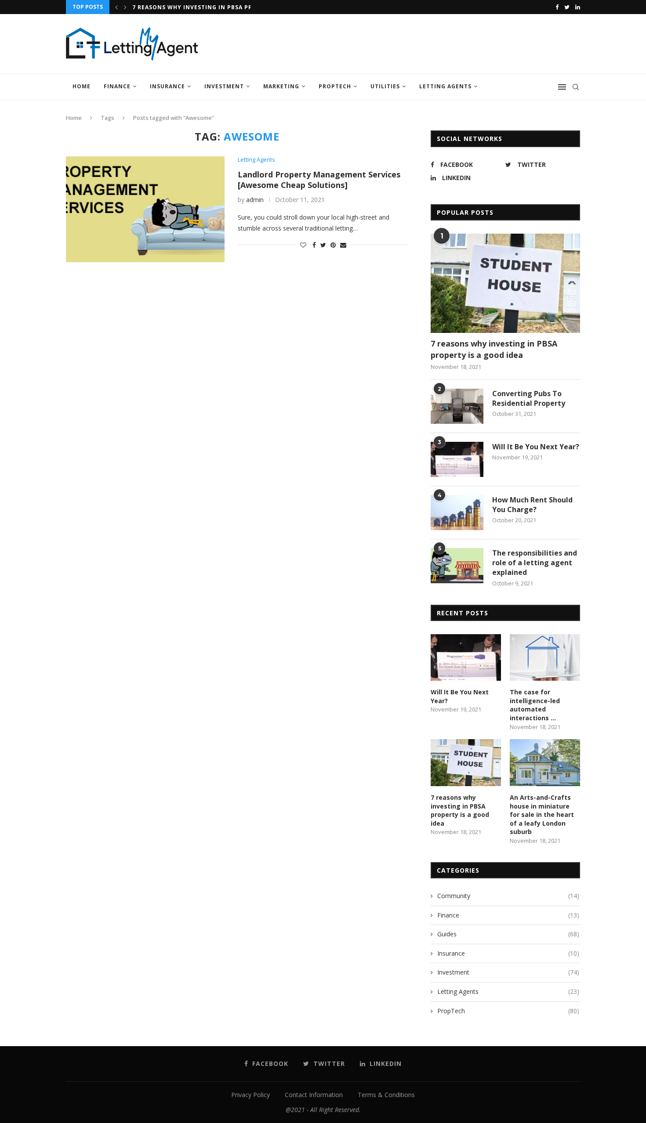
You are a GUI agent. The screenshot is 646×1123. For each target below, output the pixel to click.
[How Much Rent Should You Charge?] (457, 512)
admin (255, 199)
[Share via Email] (343, 245)
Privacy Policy (250, 1095)
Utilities (385, 86)
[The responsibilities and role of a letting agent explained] (457, 565)
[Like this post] (303, 245)
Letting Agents (445, 86)
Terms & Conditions (386, 1095)
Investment (224, 86)
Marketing (281, 86)
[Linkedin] (577, 7)
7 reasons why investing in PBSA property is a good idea (494, 349)
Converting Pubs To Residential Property (528, 398)
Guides (508, 934)
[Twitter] (567, 7)
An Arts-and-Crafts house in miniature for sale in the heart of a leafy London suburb (542, 814)
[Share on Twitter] (323, 245)
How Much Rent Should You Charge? (532, 504)
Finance (117, 86)
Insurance (167, 86)
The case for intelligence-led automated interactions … (535, 705)
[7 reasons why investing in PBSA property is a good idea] (505, 283)
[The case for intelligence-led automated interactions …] (545, 657)
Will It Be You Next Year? (535, 446)
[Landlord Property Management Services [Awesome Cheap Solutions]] (145, 209)
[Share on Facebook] (314, 245)
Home (82, 86)
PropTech (335, 86)
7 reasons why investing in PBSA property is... (211, 7)
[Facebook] (557, 7)
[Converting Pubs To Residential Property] (457, 406)
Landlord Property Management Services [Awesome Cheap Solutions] (319, 179)
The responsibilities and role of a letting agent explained (534, 563)
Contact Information (314, 1095)
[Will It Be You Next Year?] (457, 459)
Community (508, 896)
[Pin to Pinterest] (333, 245)
